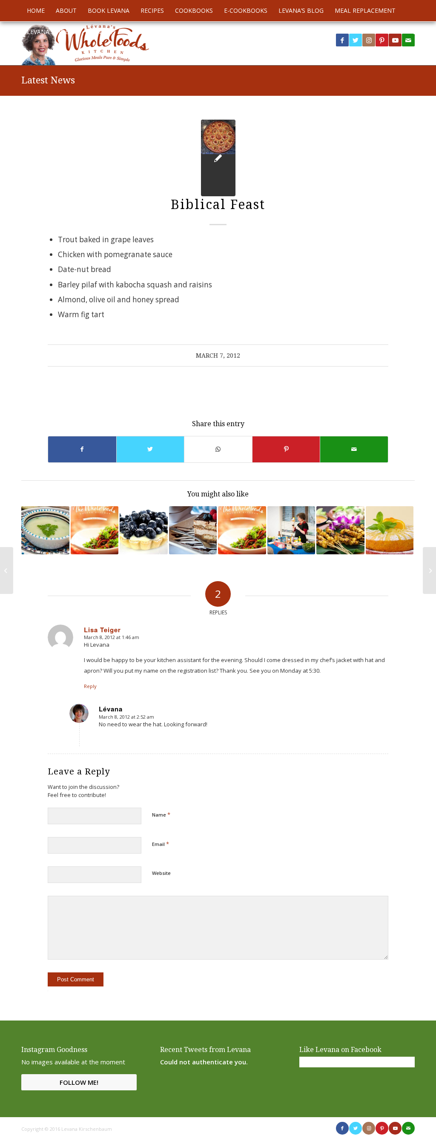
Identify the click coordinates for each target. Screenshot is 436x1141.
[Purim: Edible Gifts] (242, 530)
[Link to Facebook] (342, 40)
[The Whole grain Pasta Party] (6, 570)
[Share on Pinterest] (286, 449)
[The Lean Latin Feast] (291, 530)
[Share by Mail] (354, 449)
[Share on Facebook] (82, 449)
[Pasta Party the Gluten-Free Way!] (95, 530)
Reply (90, 686)
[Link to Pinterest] (382, 40)
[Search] (409, 32)
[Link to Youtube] (395, 40)
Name (161, 814)
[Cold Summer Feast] (45, 530)
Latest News (48, 80)
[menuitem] (35, 10)
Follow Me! (79, 1082)
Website (161, 873)
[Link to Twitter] (355, 40)
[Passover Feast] (390, 530)
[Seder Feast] (429, 570)
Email (160, 844)
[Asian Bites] (340, 530)
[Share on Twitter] (150, 449)
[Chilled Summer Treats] (144, 530)
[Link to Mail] (408, 1128)
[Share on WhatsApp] (218, 449)
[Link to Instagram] (368, 40)
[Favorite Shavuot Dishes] (193, 530)
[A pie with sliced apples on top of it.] (218, 158)
